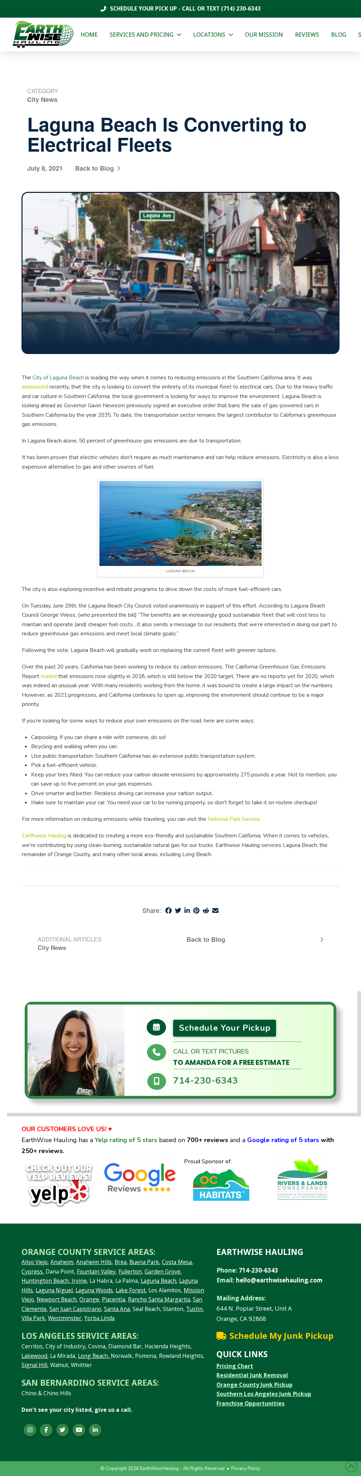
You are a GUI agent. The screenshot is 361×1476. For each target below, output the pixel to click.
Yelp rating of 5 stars (126, 1140)
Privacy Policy (245, 1468)
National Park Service (234, 819)
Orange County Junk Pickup (254, 1385)
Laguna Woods (94, 1290)
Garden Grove (162, 1271)
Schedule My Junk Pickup (282, 1335)
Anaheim (61, 1262)
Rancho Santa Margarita (159, 1299)
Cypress (32, 1271)
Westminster (64, 1318)
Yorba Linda (99, 1318)
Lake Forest (131, 1290)
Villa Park (33, 1318)
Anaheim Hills (94, 1262)
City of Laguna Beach (58, 378)
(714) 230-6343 (240, 8)
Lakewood (34, 1356)
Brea (121, 1262)
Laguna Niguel (54, 1290)
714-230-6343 (205, 1080)
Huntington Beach (45, 1281)
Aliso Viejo (35, 1262)
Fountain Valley (96, 1271)
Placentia (113, 1299)
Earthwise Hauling (44, 836)
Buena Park (144, 1262)
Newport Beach (57, 1299)
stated (49, 676)
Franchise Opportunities (250, 1403)
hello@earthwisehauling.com (279, 1280)
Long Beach (93, 1356)
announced (35, 387)
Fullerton (130, 1271)
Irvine (78, 1281)
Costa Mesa (177, 1262)
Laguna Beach (158, 1281)
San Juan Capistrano (75, 1309)
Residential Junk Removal (252, 1375)
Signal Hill (34, 1365)
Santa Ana (117, 1309)
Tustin (194, 1309)
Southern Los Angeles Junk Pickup (263, 1394)
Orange (89, 1299)
